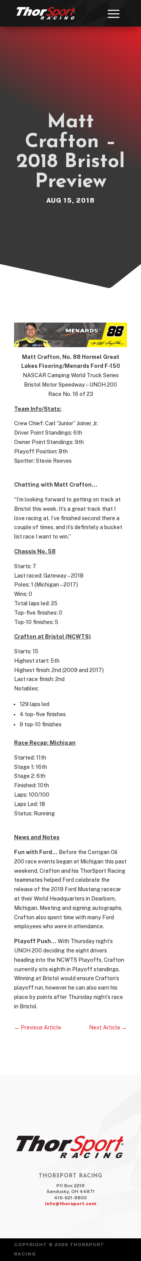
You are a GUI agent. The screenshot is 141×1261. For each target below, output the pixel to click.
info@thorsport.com (70, 1203)
